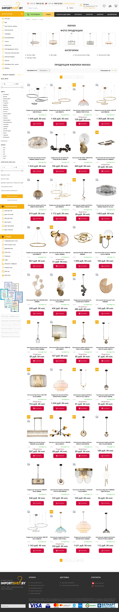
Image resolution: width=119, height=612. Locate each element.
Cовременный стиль (11, 241)
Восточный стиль (10, 245)
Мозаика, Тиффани (11, 264)
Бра (6, 22)
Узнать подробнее (89, 8)
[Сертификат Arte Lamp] (11, 296)
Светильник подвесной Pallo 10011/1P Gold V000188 (105, 443)
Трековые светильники (10, 336)
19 (77, 77)
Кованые (7, 256)
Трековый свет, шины (12, 64)
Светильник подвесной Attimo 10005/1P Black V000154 (82, 206)
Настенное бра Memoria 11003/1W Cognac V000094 (59, 253)
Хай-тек (7, 271)
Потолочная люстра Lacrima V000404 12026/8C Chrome (37, 158)
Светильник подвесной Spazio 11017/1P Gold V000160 (59, 490)
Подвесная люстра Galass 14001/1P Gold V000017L (37, 253)
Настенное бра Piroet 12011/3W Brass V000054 (37, 395)
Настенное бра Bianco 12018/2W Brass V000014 (82, 490)
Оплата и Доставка (63, 14)
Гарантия (89, 14)
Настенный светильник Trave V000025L (105, 301)
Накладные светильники (10, 332)
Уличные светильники (12, 53)
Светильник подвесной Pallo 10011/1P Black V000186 (105, 395)
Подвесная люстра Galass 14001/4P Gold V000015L (59, 206)
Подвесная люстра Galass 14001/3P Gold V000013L (105, 111)
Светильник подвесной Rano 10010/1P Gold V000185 (82, 443)
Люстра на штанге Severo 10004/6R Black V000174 (59, 443)
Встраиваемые (9, 37)
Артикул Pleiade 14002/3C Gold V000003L (82, 253)
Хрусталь (7, 275)
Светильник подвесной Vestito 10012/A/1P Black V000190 (105, 538)
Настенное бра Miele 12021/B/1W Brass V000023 (82, 158)
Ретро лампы (17, 328)
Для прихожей (9, 226)
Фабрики (100, 14)
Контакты (78, 14)
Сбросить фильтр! (12, 200)
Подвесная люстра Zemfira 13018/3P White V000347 (59, 395)
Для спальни (9, 230)
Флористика (8, 267)
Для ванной (8, 210)
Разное (7, 60)
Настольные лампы (11, 26)
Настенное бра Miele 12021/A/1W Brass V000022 (60, 301)
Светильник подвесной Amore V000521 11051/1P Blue (59, 538)
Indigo (28, 114)
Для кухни (8, 222)
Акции (48, 14)
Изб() (113, 600)
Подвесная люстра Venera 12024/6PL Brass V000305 (37, 443)
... (73, 77)
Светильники (9, 30)
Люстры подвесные (10, 316)
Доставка (64, 577)
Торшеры (8, 34)
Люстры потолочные (10, 320)
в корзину (38, 124)
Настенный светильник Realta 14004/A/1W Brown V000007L (105, 158)
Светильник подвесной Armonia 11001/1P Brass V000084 (82, 348)
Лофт (6, 260)
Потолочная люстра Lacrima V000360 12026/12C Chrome (105, 206)
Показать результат (12, 196)
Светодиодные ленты (11, 49)
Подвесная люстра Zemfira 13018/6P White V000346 (82, 538)
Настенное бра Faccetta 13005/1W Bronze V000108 (105, 253)
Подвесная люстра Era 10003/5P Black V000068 (37, 490)
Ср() (109, 600)
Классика (8, 252)
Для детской (8, 218)
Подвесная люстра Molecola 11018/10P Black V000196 (60, 158)
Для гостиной (9, 214)
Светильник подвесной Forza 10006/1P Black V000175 (37, 206)
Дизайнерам (112, 14)
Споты (7, 41)
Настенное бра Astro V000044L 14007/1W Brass (105, 490)
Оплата (32, 577)
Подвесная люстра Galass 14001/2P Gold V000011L (59, 111)
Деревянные (9, 248)
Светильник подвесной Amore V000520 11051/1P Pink (82, 111)
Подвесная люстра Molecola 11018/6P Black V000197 (82, 301)
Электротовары (10, 57)
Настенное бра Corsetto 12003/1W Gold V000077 (59, 348)
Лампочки (8, 45)
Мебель (7, 68)
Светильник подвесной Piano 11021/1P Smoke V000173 (105, 348)
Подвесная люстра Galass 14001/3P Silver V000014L (37, 538)
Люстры (7, 18)
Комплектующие (6, 328)
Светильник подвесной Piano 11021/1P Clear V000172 (82, 395)
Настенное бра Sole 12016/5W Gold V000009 (37, 301)
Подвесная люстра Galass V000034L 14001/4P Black (37, 111)
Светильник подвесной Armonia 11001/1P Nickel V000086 (37, 348)
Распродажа (35, 14)
